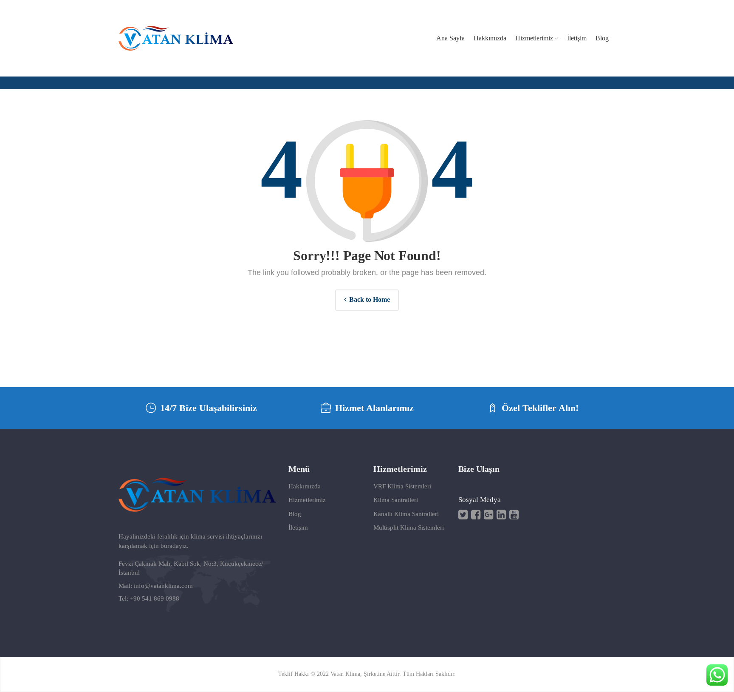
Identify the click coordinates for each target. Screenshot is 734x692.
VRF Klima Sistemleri (402, 486)
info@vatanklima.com (163, 585)
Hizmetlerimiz (307, 499)
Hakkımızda (304, 486)
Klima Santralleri (395, 499)
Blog (294, 513)
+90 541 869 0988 (154, 598)
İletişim (298, 527)
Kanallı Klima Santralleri (406, 513)
